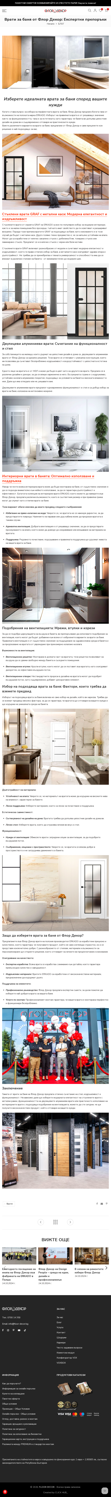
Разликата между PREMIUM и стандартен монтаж (28, 1444)
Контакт (61, 1332)
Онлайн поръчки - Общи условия (18, 1413)
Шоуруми (61, 1337)
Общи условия (9, 1403)
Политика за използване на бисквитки (21, 1434)
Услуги (60, 1327)
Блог (59, 1322)
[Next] (106, 1268)
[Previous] (5, 1268)
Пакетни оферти (11, 1398)
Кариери (61, 1342)
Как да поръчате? (11, 1383)
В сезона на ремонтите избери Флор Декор (89, 1270)
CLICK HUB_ (61, 1492)
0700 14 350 (14, 1317)
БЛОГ (61, 23)
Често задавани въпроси (69, 1347)
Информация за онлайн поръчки (18, 1388)
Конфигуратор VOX (67, 1357)
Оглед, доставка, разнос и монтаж (19, 1419)
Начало (50, 23)
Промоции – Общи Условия (16, 1408)
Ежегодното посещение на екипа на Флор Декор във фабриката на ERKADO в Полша (19, 1274)
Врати (10, 1203)
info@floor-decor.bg (18, 1323)
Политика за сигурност (14, 1429)
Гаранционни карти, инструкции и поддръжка (25, 1439)
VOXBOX (61, 1362)
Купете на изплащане (13, 1393)
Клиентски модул (65, 1352)
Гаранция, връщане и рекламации (19, 1424)
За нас (60, 1317)
